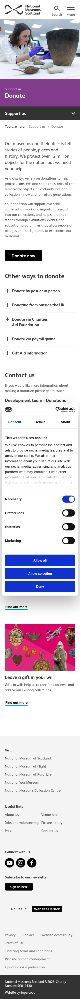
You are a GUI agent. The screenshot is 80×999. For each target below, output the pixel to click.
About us (12, 815)
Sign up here (19, 887)
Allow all (40, 560)
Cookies (28, 935)
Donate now (23, 255)
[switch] (68, 513)
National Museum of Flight (25, 766)
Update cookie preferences (25, 967)
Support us (13, 89)
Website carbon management (27, 959)
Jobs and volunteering (22, 823)
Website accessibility (56, 935)
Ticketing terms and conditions (28, 951)
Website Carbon (47, 909)
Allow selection (40, 573)
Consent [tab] (14, 422)
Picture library (51, 823)
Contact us (49, 831)
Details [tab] (40, 422)
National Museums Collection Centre (33, 791)
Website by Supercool (19, 992)
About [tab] (65, 422)
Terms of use (14, 943)
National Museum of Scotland (28, 758)
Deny (40, 586)
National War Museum (22, 783)
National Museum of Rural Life (28, 774)
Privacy (10, 935)
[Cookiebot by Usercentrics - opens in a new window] (56, 409)
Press (8, 831)
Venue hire (49, 815)
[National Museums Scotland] (23, 9)
